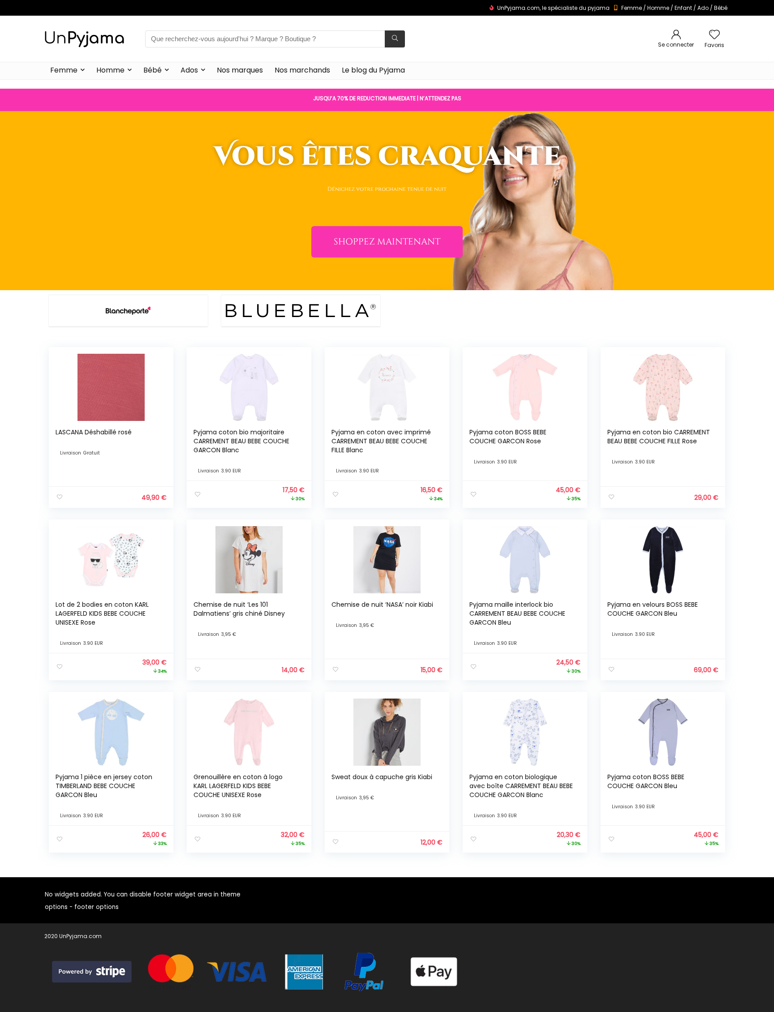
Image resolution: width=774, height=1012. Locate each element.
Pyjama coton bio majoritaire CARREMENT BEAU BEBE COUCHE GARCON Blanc (241, 441)
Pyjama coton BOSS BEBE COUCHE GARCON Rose (507, 437)
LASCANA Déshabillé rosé (94, 432)
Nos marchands (302, 70)
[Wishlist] (714, 35)
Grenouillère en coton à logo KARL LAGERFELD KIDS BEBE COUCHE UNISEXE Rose (238, 785)
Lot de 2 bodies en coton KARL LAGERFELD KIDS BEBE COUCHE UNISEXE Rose (102, 613)
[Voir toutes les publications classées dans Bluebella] (300, 310)
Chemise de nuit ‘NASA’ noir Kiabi (382, 604)
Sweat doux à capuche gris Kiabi (381, 776)
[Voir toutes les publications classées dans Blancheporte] (128, 310)
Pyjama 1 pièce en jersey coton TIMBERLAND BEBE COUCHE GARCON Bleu (104, 785)
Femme (631, 8)
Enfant (683, 8)
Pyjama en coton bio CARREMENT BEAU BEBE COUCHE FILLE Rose (658, 437)
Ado (703, 8)
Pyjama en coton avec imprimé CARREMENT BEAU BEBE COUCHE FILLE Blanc (381, 441)
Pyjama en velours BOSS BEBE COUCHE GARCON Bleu (652, 609)
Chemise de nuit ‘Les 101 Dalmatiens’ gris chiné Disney (239, 609)
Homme (658, 8)
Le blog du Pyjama (373, 70)
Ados (189, 70)
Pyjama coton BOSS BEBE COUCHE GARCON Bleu (645, 781)
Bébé (720, 8)
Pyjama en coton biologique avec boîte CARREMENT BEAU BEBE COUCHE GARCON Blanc (521, 785)
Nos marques (240, 70)
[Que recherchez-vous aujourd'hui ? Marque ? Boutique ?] (395, 38)
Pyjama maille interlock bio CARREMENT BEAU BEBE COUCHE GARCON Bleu (517, 613)
